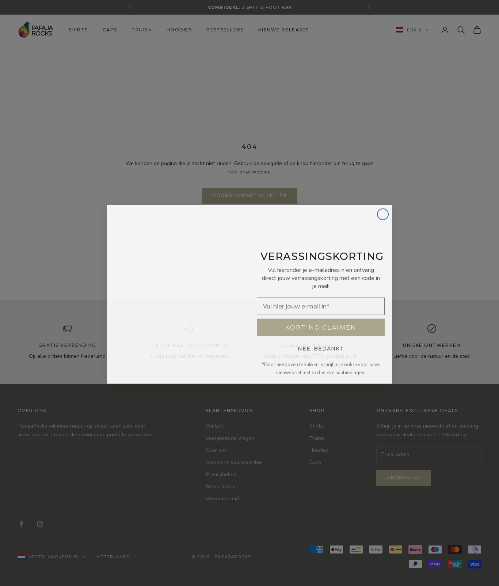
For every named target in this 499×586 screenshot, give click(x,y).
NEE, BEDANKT (321, 347)
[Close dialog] (382, 212)
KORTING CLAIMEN (321, 326)
